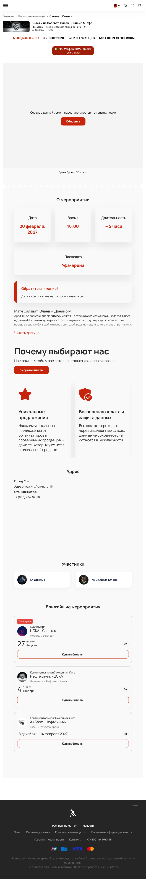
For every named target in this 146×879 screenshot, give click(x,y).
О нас (17, 832)
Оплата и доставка (38, 832)
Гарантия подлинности (49, 839)
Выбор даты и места (25, 38)
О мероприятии (53, 38)
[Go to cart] (139, 5)
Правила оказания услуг (70, 832)
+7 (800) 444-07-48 (27, 497)
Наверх (136, 805)
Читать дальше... (28, 332)
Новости (88, 825)
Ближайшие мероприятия (117, 38)
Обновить (73, 121)
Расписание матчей (64, 825)
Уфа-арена (37, 26)
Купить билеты (72, 654)
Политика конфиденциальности (111, 832)
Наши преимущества (81, 38)
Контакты (75, 839)
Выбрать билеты (31, 370)
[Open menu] (5, 6)
